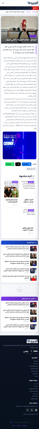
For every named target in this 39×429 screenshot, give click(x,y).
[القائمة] (3, 3)
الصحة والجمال (34, 368)
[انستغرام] (36, 410)
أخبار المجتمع (34, 371)
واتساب (9, 164)
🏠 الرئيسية (35, 12)
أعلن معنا (35, 394)
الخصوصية (24, 425)
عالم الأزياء (35, 373)
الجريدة (11, 422)
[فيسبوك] (27, 410)
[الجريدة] (32, 3)
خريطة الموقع (34, 399)
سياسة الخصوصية (33, 388)
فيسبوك (25, 164)
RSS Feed (35, 396)
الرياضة (36, 376)
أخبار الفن (28, 12)
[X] (32, 410)
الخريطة (14, 425)
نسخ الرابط (30, 169)
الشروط (19, 425)
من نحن (36, 383)
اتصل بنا (36, 386)
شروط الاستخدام (34, 391)
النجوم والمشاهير (33, 366)
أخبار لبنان (35, 361)
